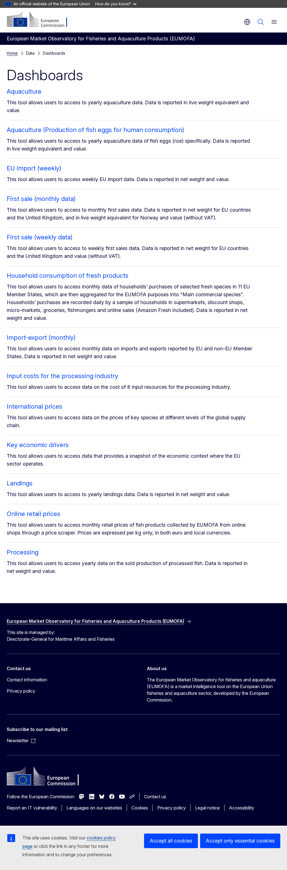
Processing (22, 552)
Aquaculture (24, 91)
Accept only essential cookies (240, 841)
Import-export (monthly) (41, 337)
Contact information (27, 679)
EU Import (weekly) (34, 168)
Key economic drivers (38, 444)
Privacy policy (21, 691)
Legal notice (207, 808)
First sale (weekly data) (40, 237)
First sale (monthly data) (41, 198)
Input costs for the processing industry (62, 376)
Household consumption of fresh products (67, 275)
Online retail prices (33, 513)
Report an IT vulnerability (32, 808)
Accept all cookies (171, 841)
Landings (20, 483)
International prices (34, 406)
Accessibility (241, 808)
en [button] (247, 22)
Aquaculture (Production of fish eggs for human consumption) (95, 129)
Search (260, 22)
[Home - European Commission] (41, 19)
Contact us (155, 796)
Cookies (139, 808)
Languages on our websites (94, 808)
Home (12, 53)
